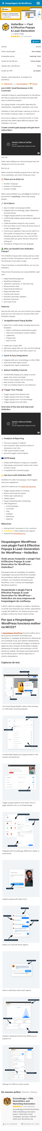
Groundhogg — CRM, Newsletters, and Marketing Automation (24, 1101)
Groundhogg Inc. (19, 533)
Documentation (22, 84)
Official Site (8, 84)
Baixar (36, 41)
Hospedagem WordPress (13, 633)
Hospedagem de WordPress (18, 3)
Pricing (34, 84)
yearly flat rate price (28, 486)
